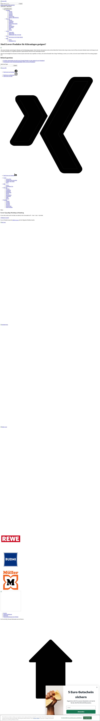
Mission (10, 20)
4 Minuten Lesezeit (5, 217)
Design (10, 29)
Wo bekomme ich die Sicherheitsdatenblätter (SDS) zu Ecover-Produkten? (19, 61)
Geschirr (8, 202)
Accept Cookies (87, 717)
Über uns (8, 18)
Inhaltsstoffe (8, 192)
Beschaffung (11, 26)
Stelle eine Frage (4, 64)
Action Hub (11, 32)
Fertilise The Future (10, 181)
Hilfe (7, 38)
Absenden (81, 712)
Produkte (8, 10)
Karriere (5, 613)
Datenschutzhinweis (7, 614)
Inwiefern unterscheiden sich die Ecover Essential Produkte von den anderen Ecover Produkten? (24, 60)
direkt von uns (15, 220)
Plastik (10, 25)
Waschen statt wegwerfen (11, 180)
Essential (8, 203)
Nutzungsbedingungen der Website (10, 616)
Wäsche (7, 201)
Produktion (11, 27)
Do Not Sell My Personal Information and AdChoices (71, 717)
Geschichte (11, 21)
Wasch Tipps (11, 33)
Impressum (5, 615)
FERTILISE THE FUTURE (15, 34)
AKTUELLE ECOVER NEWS (16, 37)
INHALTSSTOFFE (13, 23)
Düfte (10, 28)
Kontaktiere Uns (12, 41)
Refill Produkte (9, 207)
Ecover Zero (8, 206)
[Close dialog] (97, 687)
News (7, 36)
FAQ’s (10, 39)
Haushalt (8, 204)
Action (7, 31)
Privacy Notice (36, 718)
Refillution (11, 22)
